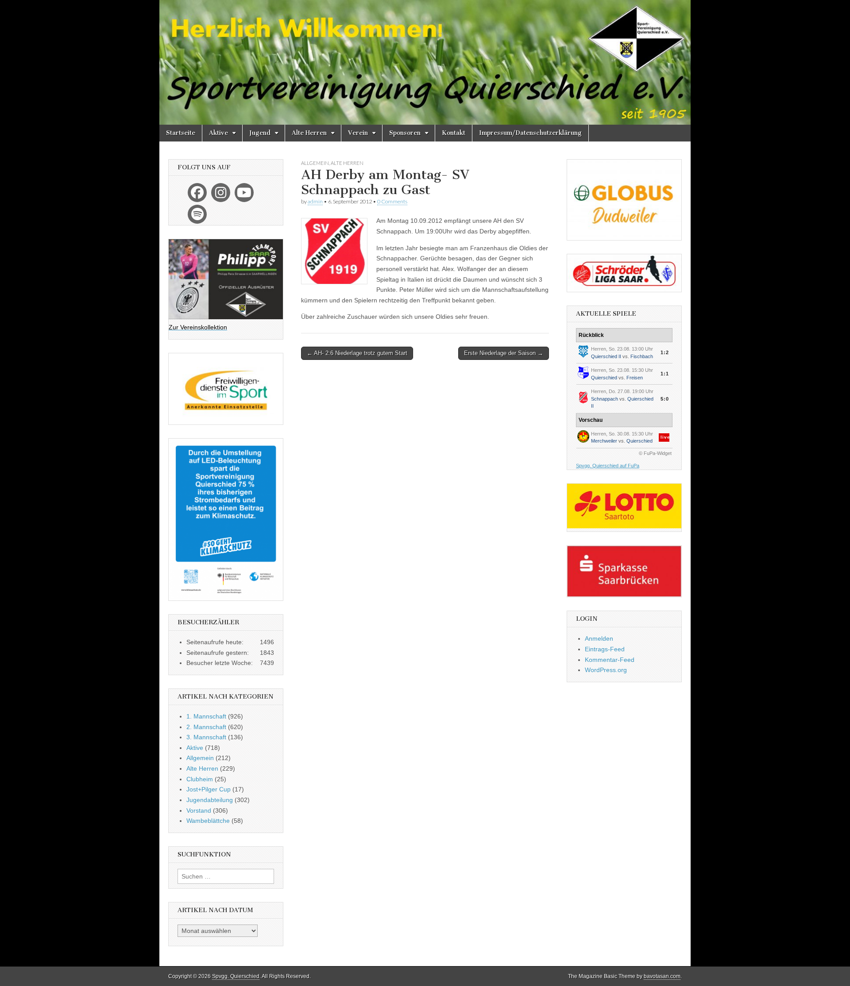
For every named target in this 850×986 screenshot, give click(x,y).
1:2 (665, 352)
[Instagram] (220, 192)
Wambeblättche (208, 820)
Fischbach (641, 356)
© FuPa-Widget (655, 453)
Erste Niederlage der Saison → (503, 353)
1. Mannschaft (206, 716)
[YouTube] (244, 192)
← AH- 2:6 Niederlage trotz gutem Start (357, 353)
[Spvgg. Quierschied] (425, 62)
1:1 (665, 373)
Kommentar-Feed (609, 659)
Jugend (259, 133)
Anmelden (599, 638)
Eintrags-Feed (605, 649)
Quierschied (604, 377)
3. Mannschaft (206, 737)
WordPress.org (606, 669)
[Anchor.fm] (197, 214)
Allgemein (315, 163)
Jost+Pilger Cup (208, 789)
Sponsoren (405, 133)
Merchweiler (604, 440)
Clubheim (199, 779)
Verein (358, 133)
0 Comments (392, 201)
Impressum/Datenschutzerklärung (530, 133)
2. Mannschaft (206, 726)
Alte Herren (309, 133)
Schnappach (604, 398)
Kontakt (453, 133)
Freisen (634, 377)
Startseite (180, 133)
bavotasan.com (662, 976)
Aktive (218, 133)
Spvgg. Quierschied (235, 976)
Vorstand (198, 810)
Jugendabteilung (209, 799)
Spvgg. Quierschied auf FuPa (607, 465)
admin (315, 201)
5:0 (665, 398)
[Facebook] (197, 192)
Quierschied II (606, 356)
